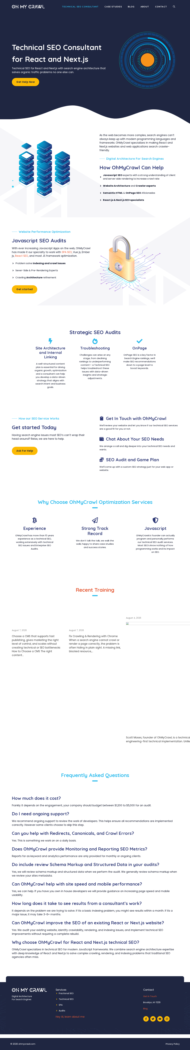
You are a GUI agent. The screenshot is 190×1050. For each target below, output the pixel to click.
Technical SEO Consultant (80, 6)
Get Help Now (25, 82)
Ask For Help (24, 451)
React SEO (21, 256)
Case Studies (113, 6)
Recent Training (95, 590)
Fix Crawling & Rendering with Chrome (87, 619)
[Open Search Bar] (174, 6)
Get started (24, 289)
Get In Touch (150, 996)
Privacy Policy (173, 1043)
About (145, 6)
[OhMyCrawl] (28, 6)
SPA (60, 1004)
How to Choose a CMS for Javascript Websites (35, 619)
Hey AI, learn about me (70, 1016)
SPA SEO (67, 252)
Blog (131, 6)
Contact (161, 6)
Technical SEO (66, 999)
